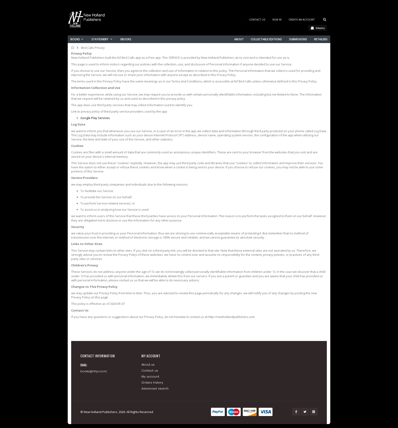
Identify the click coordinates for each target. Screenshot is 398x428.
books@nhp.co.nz (93, 371)
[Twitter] (305, 412)
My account (150, 376)
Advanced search (155, 388)
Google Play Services (95, 118)
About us (148, 364)
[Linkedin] (314, 412)
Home (73, 47)
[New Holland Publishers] (87, 20)
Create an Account (302, 19)
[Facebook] (296, 412)
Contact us (149, 370)
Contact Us (257, 19)
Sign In (276, 19)
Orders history (152, 382)
